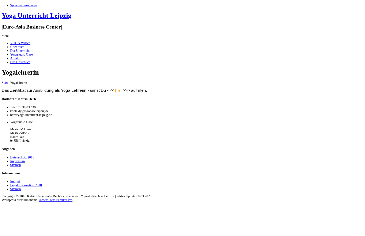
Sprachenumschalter (23, 5)
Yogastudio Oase (21, 54)
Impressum (17, 161)
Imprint (15, 181)
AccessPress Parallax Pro (55, 200)
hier (118, 90)
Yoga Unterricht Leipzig (36, 15)
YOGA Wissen (20, 43)
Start (5, 83)
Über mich (17, 47)
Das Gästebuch (20, 62)
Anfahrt (15, 58)
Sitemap (15, 165)
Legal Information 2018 (26, 185)
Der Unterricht (20, 50)
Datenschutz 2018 (22, 157)
